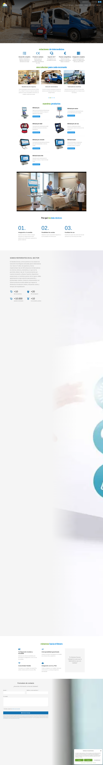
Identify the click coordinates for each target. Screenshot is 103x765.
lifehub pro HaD (37, 124)
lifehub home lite (38, 155)
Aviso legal (94, 762)
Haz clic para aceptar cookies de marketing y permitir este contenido (51, 191)
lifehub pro (36, 108)
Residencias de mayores (74, 86)
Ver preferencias (97, 760)
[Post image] (24, 112)
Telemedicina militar (29, 86)
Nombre (4, 690)
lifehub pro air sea (73, 124)
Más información (36, 116)
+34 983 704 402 (94, 1)
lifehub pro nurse (72, 108)
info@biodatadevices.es (86, 1)
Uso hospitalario (51, 86)
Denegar (88, 760)
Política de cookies (83, 762)
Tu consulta (5, 696)
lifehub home (71, 139)
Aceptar (79, 760)
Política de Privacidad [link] (17, 718)
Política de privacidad (89, 762)
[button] (100, 750)
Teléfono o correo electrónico (32, 690)
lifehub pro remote (38, 139)
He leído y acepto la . (12, 708)
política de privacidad (16, 708)
